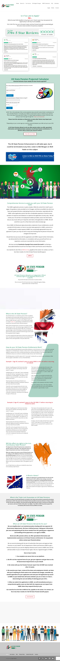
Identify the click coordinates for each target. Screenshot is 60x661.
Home (17, 3)
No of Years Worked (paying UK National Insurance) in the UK (19, 85)
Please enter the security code (12, 102)
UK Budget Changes (36, 3)
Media (52, 8)
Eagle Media (14, 658)
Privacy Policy (22, 654)
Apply (48, 8)
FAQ (52, 3)
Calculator (56, 3)
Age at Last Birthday (10, 90)
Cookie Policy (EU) (29, 654)
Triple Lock (13, 321)
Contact (57, 8)
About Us (22, 3)
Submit (9, 107)
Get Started (30, 596)
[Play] (23, 158)
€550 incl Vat (25, 250)
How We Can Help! (30, 134)
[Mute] (59, 157)
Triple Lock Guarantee (39, 116)
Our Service (28, 3)
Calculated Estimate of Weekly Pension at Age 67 (16, 98)
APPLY (30, 256)
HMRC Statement (46, 3)
